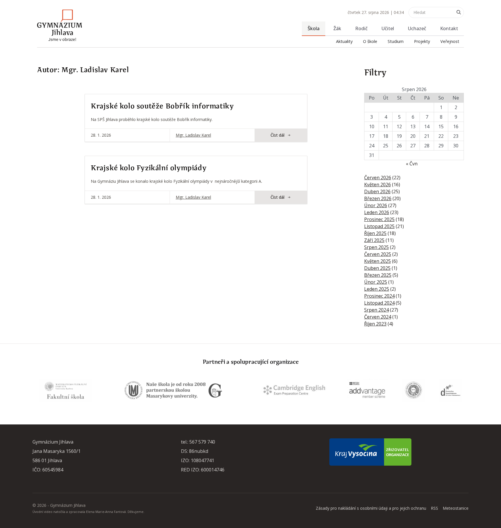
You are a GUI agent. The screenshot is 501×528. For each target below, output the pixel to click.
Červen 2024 (377, 317)
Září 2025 (374, 240)
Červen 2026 (377, 177)
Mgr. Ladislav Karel (193, 135)
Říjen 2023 (375, 324)
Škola (314, 28)
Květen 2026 (377, 184)
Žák (337, 28)
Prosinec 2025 (379, 219)
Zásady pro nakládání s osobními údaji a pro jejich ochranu (371, 508)
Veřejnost (449, 41)
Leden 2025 (376, 289)
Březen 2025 (377, 275)
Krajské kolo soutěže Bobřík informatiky (162, 106)
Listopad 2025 (379, 226)
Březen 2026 (377, 198)
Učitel (388, 28)
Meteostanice (456, 508)
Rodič (361, 28)
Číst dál (277, 135)
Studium (396, 41)
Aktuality (344, 41)
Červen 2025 (377, 254)
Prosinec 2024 (379, 296)
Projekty (422, 41)
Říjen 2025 (375, 233)
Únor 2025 (375, 282)
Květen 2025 (377, 261)
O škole (370, 41)
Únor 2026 (375, 205)
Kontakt (449, 28)
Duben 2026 (377, 191)
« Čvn (412, 163)
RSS (434, 508)
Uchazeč (417, 28)
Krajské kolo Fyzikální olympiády (148, 168)
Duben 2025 (377, 268)
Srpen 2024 (376, 310)
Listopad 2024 (379, 303)
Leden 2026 (376, 212)
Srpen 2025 (376, 247)
